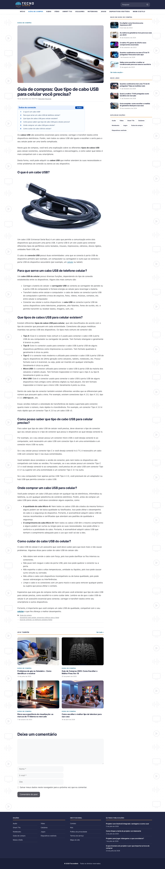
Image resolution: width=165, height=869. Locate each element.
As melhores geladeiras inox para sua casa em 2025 (136, 34)
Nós (71, 827)
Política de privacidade (78, 832)
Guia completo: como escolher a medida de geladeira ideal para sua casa (135, 104)
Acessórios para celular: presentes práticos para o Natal (39, 617)
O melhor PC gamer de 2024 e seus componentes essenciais (133, 44)
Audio (48, 11)
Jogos (103, 11)
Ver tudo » (100, 632)
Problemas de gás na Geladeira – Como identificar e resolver (34, 672)
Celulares (79, 11)
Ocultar (79, 107)
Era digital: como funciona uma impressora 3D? (131, 24)
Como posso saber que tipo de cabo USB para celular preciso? (45, 122)
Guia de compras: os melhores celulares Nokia (36, 620)
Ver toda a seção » (116, 72)
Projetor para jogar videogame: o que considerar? (125, 838)
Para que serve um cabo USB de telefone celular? (40, 115)
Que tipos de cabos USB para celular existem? (39, 118)
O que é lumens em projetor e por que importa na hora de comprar (127, 847)
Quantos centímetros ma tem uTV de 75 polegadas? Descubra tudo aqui (134, 53)
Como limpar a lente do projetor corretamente (123, 831)
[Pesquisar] (147, 5)
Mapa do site (75, 840)
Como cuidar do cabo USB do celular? (35, 128)
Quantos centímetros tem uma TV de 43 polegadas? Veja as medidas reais (135, 85)
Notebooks (93, 11)
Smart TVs (67, 11)
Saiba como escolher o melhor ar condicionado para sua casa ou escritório (135, 63)
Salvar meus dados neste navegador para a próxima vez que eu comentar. (53, 787)
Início (22, 11)
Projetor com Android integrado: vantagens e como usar (127, 824)
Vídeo (56, 11)
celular (70, 262)
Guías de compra (35, 11)
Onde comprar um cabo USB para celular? (37, 125)
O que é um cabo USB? (30, 112)
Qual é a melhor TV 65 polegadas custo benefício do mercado (134, 95)
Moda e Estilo (139, 11)
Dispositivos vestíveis (119, 11)
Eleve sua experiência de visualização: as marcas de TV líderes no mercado (35, 715)
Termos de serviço (77, 836)
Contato (73, 823)
